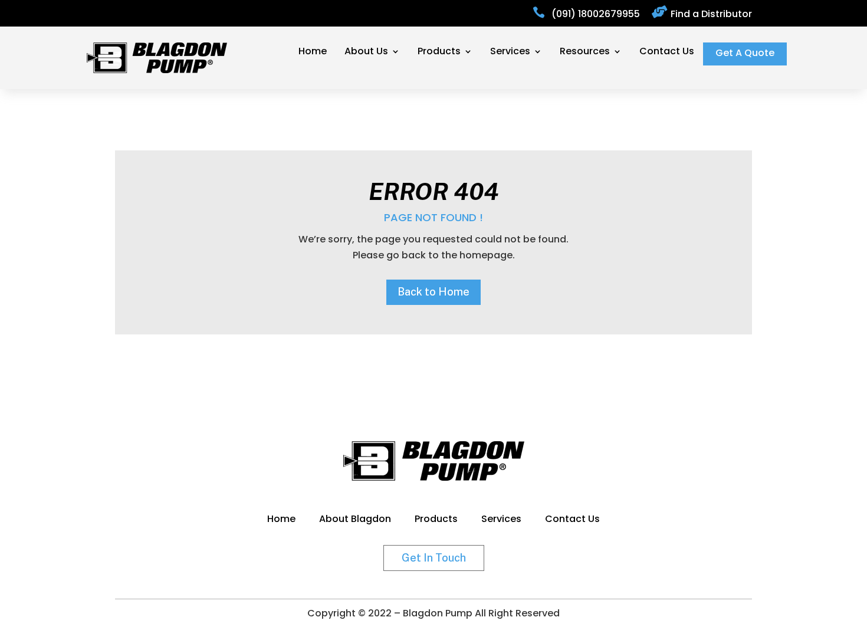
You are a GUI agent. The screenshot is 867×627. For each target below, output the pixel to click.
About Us (366, 52)
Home (312, 52)
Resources (585, 52)
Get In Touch (434, 558)
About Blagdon (355, 520)
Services (510, 52)
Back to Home (433, 291)
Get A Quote (744, 54)
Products (439, 52)
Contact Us (666, 52)
